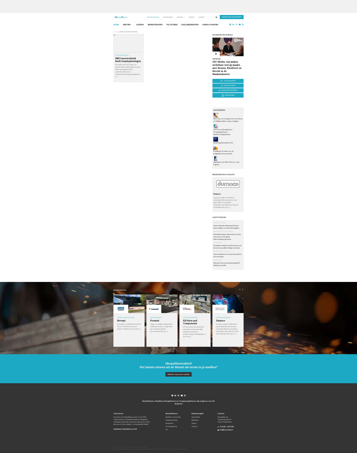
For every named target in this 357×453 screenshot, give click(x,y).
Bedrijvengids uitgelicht (223, 174)
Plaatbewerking (122, 55)
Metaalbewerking (190, 317)
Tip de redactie (230, 81)
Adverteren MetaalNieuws (121, 449)
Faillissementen (189, 24)
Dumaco (217, 194)
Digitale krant (229, 85)
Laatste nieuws (219, 217)
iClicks (146, 447)
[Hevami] (121, 309)
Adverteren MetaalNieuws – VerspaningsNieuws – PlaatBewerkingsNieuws (223, 132)
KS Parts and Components (190, 322)
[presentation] (239, 289)
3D (166, 429)
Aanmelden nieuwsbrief (232, 17)
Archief (180, 17)
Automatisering (219, 223)
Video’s (191, 17)
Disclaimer (162, 449)
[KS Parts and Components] (187, 309)
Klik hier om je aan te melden (179, 374)
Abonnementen (153, 17)
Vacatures (171, 24)
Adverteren (168, 17)
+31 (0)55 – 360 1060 (226, 427)
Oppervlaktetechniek (126, 317)
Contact (201, 17)
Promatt (154, 320)
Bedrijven (195, 420)
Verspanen (217, 242)
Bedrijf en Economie (221, 251)
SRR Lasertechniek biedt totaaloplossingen (128, 60)
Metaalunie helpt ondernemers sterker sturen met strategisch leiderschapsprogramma (227, 236)
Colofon (134, 449)
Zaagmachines (156, 317)
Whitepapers (219, 110)
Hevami (121, 320)
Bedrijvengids (155, 24)
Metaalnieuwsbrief (230, 90)
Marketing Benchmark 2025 (223, 143)
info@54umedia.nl (226, 430)
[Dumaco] (228, 192)
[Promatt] (154, 309)
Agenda (140, 24)
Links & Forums (210, 24)
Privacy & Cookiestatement (148, 449)
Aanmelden (196, 417)
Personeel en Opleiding (223, 231)
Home (116, 24)
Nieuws (127, 24)
